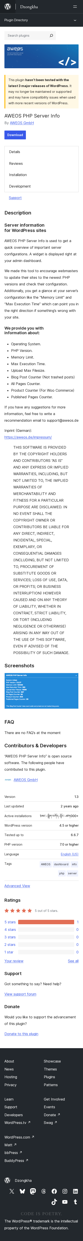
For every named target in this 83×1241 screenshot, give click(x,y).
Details (14, 152)
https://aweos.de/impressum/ (28, 437)
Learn (9, 1099)
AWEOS (45, 864)
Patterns (51, 1085)
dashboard (61, 864)
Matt (10, 1145)
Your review (13, 961)
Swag (50, 1122)
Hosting (10, 1077)
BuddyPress (16, 1160)
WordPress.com (19, 1137)
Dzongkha (23, 1180)
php (61, 873)
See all (73, 961)
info (74, 864)
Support (15, 197)
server (72, 873)
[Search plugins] (51, 35)
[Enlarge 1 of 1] (72, 679)
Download (15, 135)
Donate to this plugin (21, 1034)
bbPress (13, 1152)
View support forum (20, 994)
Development (20, 186)
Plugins (49, 1077)
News (9, 1069)
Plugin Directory (16, 20)
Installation (18, 175)
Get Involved (54, 1099)
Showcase (52, 1061)
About (9, 1061)
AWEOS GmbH (22, 123)
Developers (13, 1115)
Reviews (16, 163)
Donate (52, 1115)
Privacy (10, 1085)
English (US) (70, 854)
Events (49, 1107)
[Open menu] (76, 6)
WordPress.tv (17, 1122)
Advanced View (17, 886)
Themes (50, 1069)
